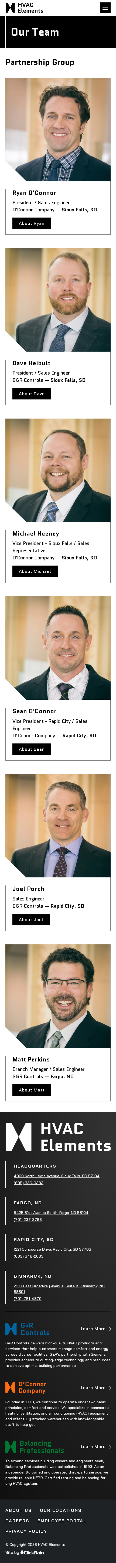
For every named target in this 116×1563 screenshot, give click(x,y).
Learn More (93, 1330)
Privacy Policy (26, 1531)
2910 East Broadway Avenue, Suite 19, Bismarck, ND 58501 (59, 1289)
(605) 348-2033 (28, 1256)
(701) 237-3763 (28, 1219)
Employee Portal (62, 1520)
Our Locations (61, 1510)
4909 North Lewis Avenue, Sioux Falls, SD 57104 (57, 1175)
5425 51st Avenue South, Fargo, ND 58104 (51, 1212)
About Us (18, 1510)
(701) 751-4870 (28, 1298)
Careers (17, 1520)
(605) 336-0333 (28, 1182)
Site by (12, 1552)
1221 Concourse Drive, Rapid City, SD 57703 (52, 1249)
